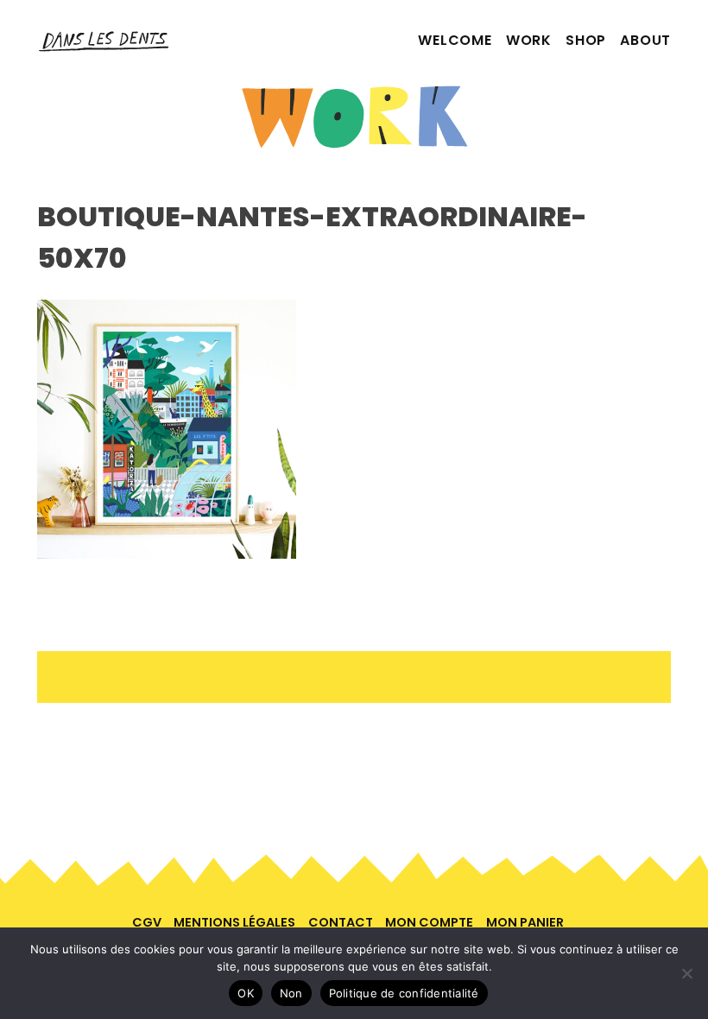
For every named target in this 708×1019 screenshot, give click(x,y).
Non (291, 993)
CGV (146, 922)
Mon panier (525, 922)
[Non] (686, 973)
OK (245, 993)
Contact (340, 922)
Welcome (455, 40)
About (645, 40)
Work (529, 40)
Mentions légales (234, 922)
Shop (586, 40)
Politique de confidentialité (404, 993)
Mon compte (429, 922)
